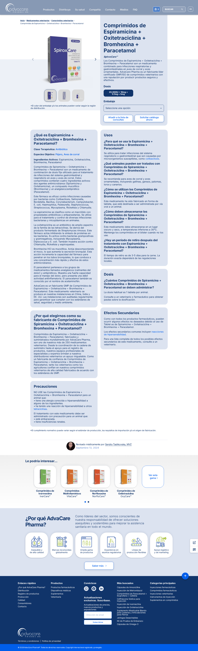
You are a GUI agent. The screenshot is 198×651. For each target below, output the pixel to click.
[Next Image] (95, 59)
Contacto (110, 9)
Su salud (80, 9)
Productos (49, 9)
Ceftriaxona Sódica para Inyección (128, 600)
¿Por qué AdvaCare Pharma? (31, 587)
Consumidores (24, 603)
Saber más (99, 565)
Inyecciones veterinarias (161, 594)
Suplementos (57, 594)
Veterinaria (56, 597)
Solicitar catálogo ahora (149, 118)
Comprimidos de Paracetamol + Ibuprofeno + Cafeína (132, 595)
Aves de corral (71, 154)
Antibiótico (62, 149)
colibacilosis (152, 158)
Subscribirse (98, 622)
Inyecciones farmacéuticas (162, 587)
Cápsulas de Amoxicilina (128, 587)
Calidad (21, 600)
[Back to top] (185, 576)
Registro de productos (28, 594)
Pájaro (59, 154)
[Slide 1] (85, 502)
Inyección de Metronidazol (129, 591)
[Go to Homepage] (16, 8)
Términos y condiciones (28, 641)
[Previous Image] (32, 59)
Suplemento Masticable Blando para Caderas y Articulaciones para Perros (131, 613)
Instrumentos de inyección (162, 597)
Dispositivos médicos (61, 591)
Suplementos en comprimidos (164, 600)
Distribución (23, 591)
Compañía (95, 9)
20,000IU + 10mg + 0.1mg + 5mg (118, 93)
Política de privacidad (51, 641)
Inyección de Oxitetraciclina (130, 607)
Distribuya (64, 9)
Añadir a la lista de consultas (118, 118)
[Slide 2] (88, 502)
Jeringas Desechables (127, 618)
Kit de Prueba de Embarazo (130, 621)
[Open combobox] (134, 108)
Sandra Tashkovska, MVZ (118, 444)
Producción (23, 597)
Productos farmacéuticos (63, 587)
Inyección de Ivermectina (129, 604)
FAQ (135, 9)
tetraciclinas (40, 409)
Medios (124, 9)
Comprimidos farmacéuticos (163, 591)
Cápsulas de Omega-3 (127, 624)
